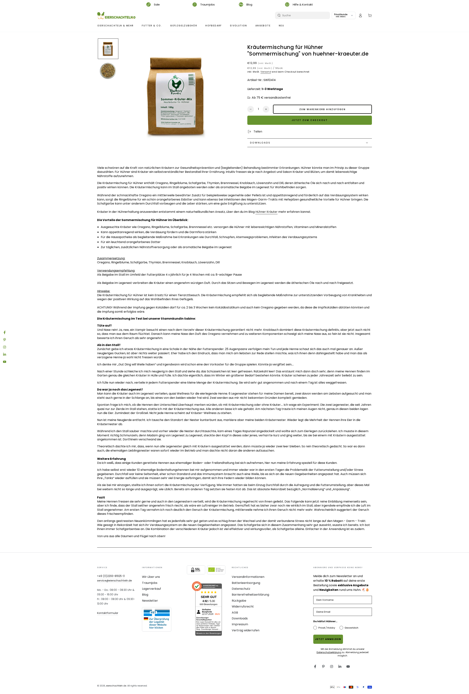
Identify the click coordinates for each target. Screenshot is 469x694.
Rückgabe (239, 601)
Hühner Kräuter (266, 212)
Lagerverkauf (151, 589)
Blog (145, 594)
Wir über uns (151, 577)
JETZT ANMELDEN (328, 639)
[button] (108, 48)
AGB (235, 612)
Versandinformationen (248, 577)
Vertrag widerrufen (245, 630)
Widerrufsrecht (243, 606)
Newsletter (150, 601)
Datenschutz (241, 589)
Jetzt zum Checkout (310, 120)
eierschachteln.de (116, 685)
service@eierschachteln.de (114, 580)
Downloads (240, 618)
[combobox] (303, 15)
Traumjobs (149, 583)
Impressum (240, 624)
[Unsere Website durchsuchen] (279, 15)
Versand (266, 71)
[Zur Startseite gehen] (116, 15)
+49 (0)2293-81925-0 (111, 576)
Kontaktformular (107, 613)
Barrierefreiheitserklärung (250, 594)
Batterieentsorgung (246, 583)
